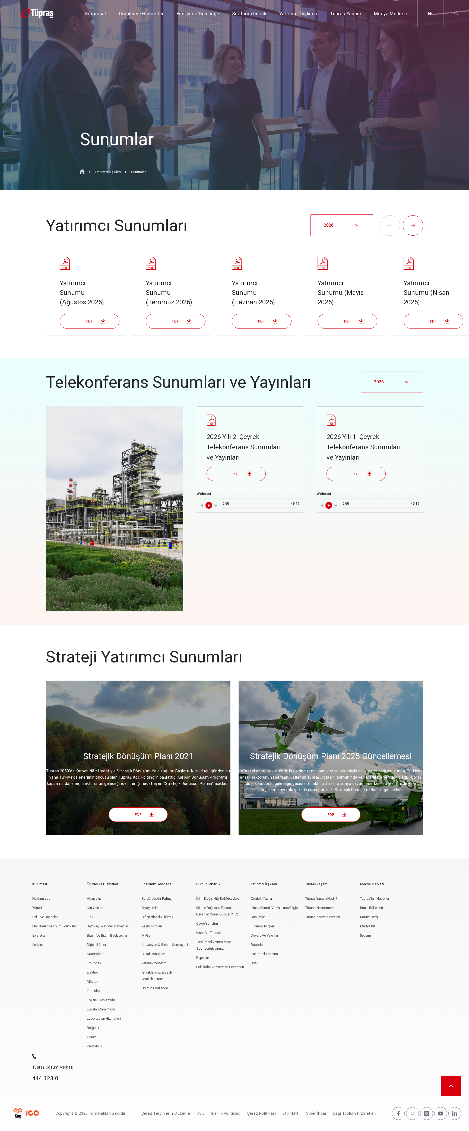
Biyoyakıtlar (150, 908)
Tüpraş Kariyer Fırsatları (322, 917)
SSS (254, 963)
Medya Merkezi (390, 13)
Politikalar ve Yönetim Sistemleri (220, 967)
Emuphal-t (95, 963)
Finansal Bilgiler (262, 926)
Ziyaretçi (38, 935)
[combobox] (341, 225)
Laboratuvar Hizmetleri (104, 1018)
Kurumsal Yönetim (264, 954)
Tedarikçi (93, 991)
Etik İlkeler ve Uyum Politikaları (54, 926)
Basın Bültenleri (371, 908)
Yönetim (38, 908)
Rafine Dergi (369, 917)
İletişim (37, 945)
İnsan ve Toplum (208, 933)
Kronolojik (94, 1046)
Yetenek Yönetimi (154, 963)
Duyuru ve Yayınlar (264, 935)
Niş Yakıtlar (95, 908)
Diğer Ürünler (96, 945)
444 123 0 (45, 1078)
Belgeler (93, 1028)
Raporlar (202, 958)
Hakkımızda (41, 898)
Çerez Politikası (261, 1113)
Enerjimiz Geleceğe (198, 13)
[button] (390, 225)
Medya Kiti (368, 926)
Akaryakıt (94, 898)
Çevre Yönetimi (207, 923)
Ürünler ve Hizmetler (141, 13)
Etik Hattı (291, 1113)
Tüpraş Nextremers (319, 908)
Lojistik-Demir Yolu (101, 1009)
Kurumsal (95, 13)
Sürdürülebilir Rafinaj (157, 898)
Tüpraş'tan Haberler (374, 898)
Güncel (92, 1037)
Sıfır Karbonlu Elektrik (157, 917)
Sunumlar (138, 172)
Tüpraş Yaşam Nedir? (321, 898)
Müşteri (92, 982)
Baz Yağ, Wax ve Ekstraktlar (107, 926)
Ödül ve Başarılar (45, 917)
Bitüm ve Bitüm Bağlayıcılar (107, 935)
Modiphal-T (95, 954)
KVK (200, 1113)
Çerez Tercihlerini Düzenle (165, 1113)
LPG (90, 917)
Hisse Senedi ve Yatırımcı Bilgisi (274, 908)
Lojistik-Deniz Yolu (101, 1000)
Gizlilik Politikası (225, 1113)
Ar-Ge (146, 935)
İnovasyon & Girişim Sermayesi (165, 945)
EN (430, 13)
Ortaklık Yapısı (261, 898)
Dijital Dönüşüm (153, 954)
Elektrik (92, 972)
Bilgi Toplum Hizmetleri (354, 1113)
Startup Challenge (155, 988)
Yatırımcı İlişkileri (298, 13)
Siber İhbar (316, 1113)
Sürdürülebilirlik (249, 13)
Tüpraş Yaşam (345, 13)
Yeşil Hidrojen (152, 926)
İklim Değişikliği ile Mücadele (217, 898)
